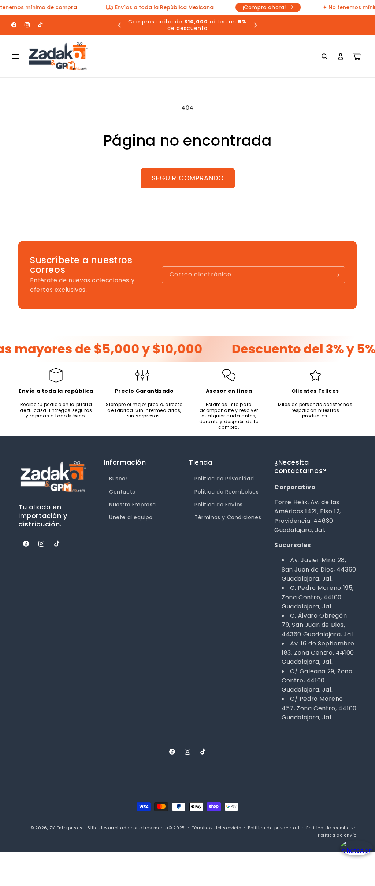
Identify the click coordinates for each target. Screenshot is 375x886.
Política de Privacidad (224, 478)
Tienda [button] (201, 462)
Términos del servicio (216, 828)
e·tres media (153, 828)
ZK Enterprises (65, 828)
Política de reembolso (331, 828)
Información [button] (125, 462)
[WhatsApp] (354, 854)
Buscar (118, 478)
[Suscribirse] (336, 274)
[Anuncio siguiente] (255, 25)
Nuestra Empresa (132, 504)
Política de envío (337, 835)
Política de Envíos (218, 504)
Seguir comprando (188, 178)
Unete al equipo (131, 517)
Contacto (122, 491)
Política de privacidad (273, 828)
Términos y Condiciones (227, 517)
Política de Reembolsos (226, 491)
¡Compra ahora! (125, 7)
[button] (15, 56)
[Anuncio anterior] (120, 25)
